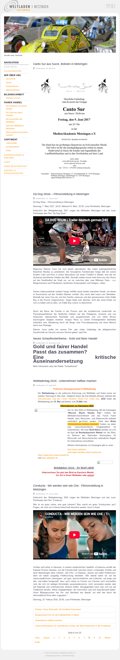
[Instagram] (108, 6)
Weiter (107, 638)
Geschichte (10, 79)
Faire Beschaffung (15, 166)
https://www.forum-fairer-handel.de (53, 455)
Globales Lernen (13, 98)
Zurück (46, 638)
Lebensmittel (11, 143)
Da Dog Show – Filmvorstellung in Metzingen (61, 194)
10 (100, 638)
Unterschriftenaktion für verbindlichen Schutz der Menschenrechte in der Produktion (73, 626)
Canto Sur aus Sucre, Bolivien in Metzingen (60, 64)
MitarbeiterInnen (13, 90)
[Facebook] (113, 6)
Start (37, 638)
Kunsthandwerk (12, 147)
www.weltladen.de (50, 458)
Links (7, 162)
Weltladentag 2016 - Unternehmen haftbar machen (64, 380)
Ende (37, 642)
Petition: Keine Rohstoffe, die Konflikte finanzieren (58, 609)
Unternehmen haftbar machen (48, 620)
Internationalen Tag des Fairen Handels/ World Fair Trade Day (68, 399)
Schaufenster (12, 71)
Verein (8, 82)
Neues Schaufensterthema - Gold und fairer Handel (65, 338)
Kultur (8, 150)
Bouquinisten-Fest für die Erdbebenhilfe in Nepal (57, 615)
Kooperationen (12, 86)
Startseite (10, 67)
